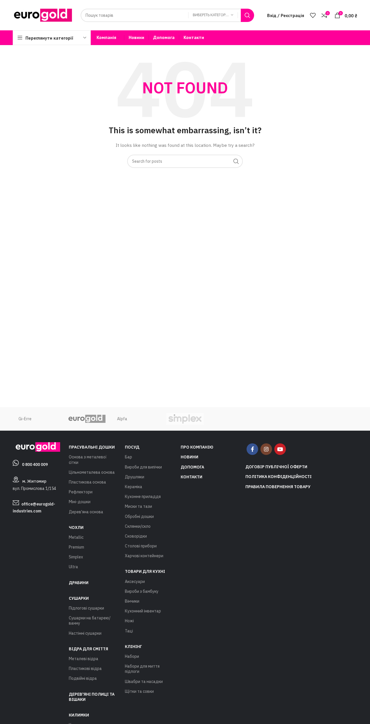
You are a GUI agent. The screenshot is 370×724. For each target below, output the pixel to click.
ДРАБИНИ (78, 582)
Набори (132, 656)
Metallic (76, 537)
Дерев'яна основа (86, 511)
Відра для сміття (88, 648)
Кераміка (133, 486)
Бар (128, 457)
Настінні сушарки (85, 633)
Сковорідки (136, 536)
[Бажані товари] (313, 15)
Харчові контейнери (144, 555)
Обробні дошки (139, 516)
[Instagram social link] (266, 449)
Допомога (192, 467)
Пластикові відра (85, 668)
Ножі (129, 620)
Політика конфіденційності (278, 476)
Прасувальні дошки (92, 447)
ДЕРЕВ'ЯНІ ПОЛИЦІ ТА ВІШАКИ (91, 697)
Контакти (191, 476)
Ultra (73, 566)
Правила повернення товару (277, 486)
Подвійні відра (83, 678)
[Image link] (36, 446)
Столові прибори (141, 546)
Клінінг (133, 646)
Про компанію (197, 447)
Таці (129, 631)
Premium (76, 547)
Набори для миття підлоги (142, 669)
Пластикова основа (87, 482)
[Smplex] (185, 419)
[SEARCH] (247, 15)
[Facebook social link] (252, 449)
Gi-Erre (25, 418)
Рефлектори (80, 492)
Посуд (132, 447)
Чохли (76, 527)
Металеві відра (83, 658)
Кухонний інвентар (143, 611)
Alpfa (122, 418)
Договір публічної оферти (276, 466)
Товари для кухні (145, 571)
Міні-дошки (79, 501)
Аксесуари (135, 581)
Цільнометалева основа (92, 472)
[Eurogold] (86, 419)
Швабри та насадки (144, 681)
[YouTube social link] (280, 449)
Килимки (79, 715)
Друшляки (134, 476)
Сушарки (79, 598)
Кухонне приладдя (143, 496)
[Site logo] (42, 14)
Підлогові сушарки (86, 608)
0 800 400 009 (35, 464)
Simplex (76, 557)
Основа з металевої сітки (88, 459)
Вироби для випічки (143, 467)
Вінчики (132, 601)
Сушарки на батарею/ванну (89, 620)
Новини (189, 457)
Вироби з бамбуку (141, 591)
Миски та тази (138, 506)
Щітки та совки (139, 691)
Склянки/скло (138, 526)
